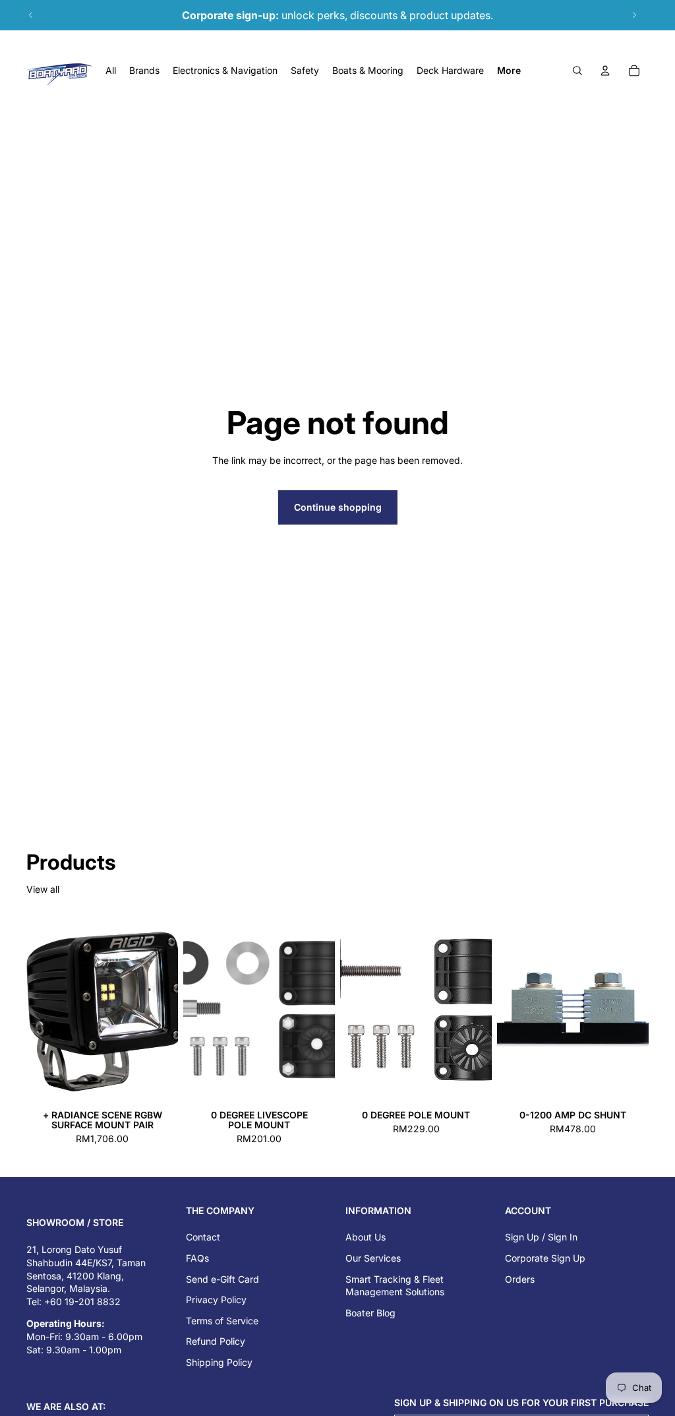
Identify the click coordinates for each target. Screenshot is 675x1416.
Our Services (373, 1258)
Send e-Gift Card (222, 1279)
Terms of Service (222, 1320)
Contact (203, 1236)
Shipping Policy (219, 1362)
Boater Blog (370, 1312)
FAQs (197, 1258)
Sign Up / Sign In (541, 1236)
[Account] (605, 70)
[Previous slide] (30, 15)
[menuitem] (508, 70)
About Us (365, 1236)
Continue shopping (338, 507)
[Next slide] (634, 15)
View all (42, 889)
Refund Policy (215, 1341)
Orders (520, 1279)
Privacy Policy (216, 1299)
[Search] (577, 70)
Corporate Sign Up (545, 1258)
